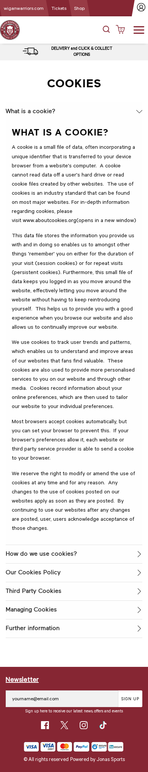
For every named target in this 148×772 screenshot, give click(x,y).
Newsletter (22, 679)
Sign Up (130, 698)
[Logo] (10, 29)
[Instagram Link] (84, 725)
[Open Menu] (138, 29)
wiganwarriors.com (24, 8)
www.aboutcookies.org (49, 220)
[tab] (74, 111)
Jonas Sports (111, 759)
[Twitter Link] (64, 725)
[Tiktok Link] (103, 725)
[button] (106, 30)
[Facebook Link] (45, 725)
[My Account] (141, 8)
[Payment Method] (57, 747)
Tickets (58, 8)
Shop (79, 8)
